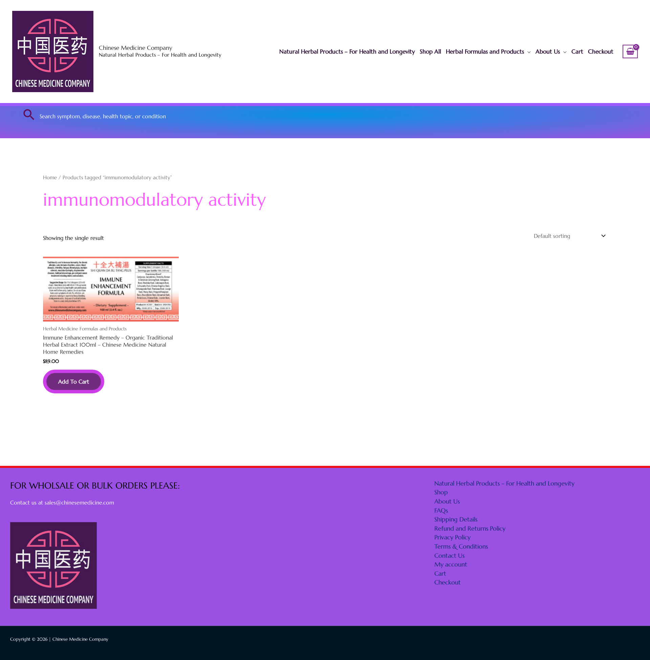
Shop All (430, 51)
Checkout (600, 51)
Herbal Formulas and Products (485, 51)
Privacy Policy (452, 537)
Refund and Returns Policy (469, 528)
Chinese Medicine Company (135, 47)
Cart (577, 51)
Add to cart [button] (73, 381)
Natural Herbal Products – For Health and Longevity (347, 51)
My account (450, 564)
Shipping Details (455, 519)
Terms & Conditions (461, 546)
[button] (29, 114)
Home (50, 177)
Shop (441, 492)
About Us (548, 51)
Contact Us (449, 555)
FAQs (441, 510)
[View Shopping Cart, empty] (630, 51)
